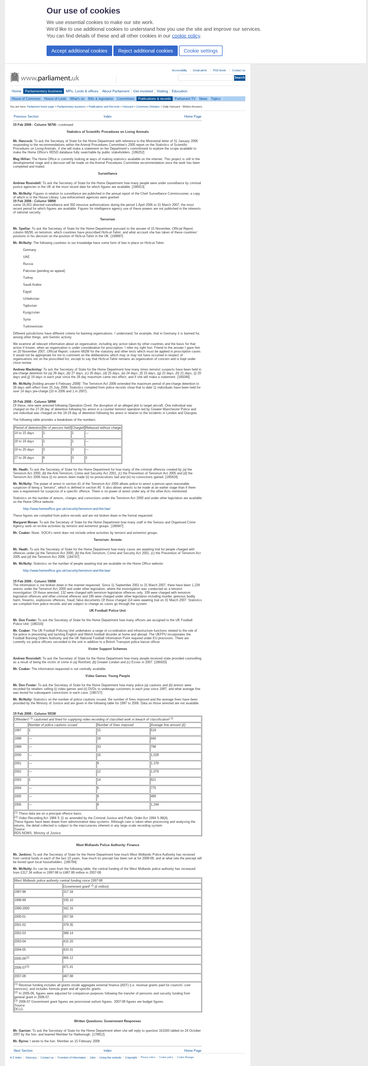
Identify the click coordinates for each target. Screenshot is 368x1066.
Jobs (93, 1057)
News (203, 99)
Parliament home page (40, 106)
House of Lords (55, 99)
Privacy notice (148, 1057)
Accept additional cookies (79, 51)
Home (16, 91)
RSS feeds (219, 70)
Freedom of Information (72, 1057)
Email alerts (200, 70)
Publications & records (154, 99)
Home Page (192, 116)
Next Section (23, 1050)
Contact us (238, 70)
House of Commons (26, 99)
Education (180, 91)
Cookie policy (166, 1057)
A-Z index (16, 1057)
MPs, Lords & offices (82, 91)
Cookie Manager (185, 1057)
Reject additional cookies (145, 51)
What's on (77, 99)
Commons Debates (148, 106)
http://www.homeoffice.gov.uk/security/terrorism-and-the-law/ (66, 509)
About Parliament (115, 91)
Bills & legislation (100, 99)
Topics (216, 99)
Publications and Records (104, 106)
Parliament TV (185, 99)
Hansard (128, 106)
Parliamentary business (43, 91)
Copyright (131, 1057)
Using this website (110, 1057)
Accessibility (179, 70)
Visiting (162, 91)
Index (108, 116)
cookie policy (186, 36)
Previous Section (26, 116)
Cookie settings (201, 51)
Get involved (143, 91)
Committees (125, 99)
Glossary (31, 1057)
